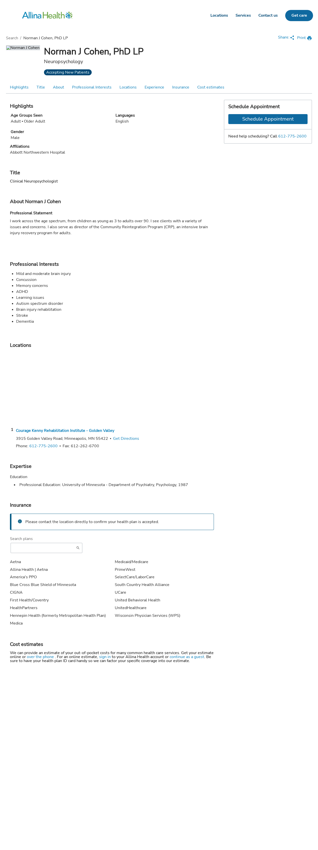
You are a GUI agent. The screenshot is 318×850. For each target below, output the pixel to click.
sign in (105, 657)
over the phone (41, 657)
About (58, 87)
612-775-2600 (292, 136)
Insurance (180, 87)
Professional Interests (92, 87)
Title (41, 87)
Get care (299, 15)
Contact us (268, 15)
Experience (154, 87)
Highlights (19, 87)
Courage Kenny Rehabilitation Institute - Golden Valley (65, 431)
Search (12, 38)
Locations (219, 15)
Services (243, 15)
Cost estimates (210, 87)
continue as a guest (187, 657)
